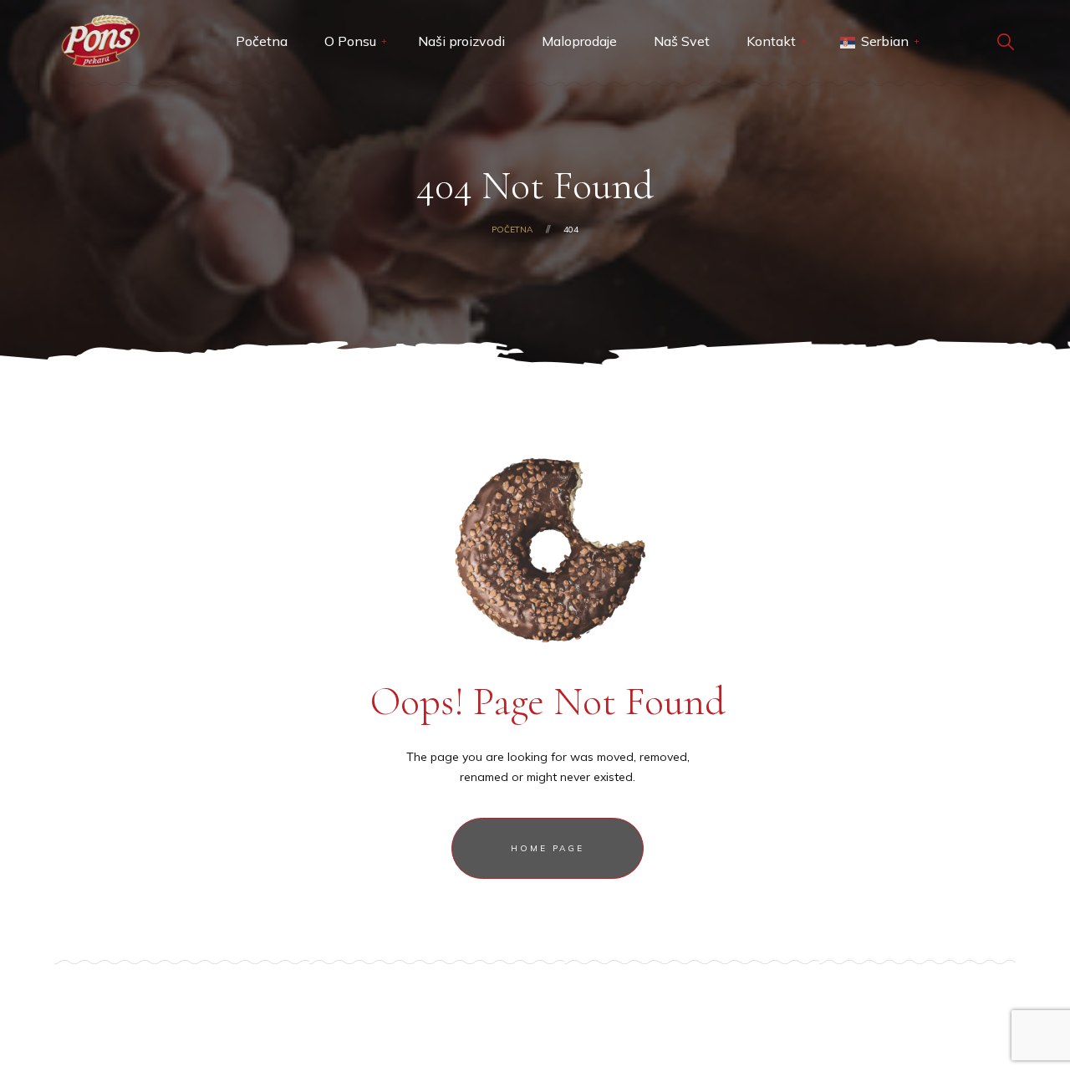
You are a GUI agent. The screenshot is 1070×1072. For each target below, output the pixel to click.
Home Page (547, 848)
